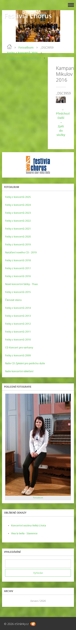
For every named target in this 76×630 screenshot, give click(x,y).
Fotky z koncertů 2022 (18, 220)
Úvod (9, 46)
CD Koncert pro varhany (19, 347)
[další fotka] (59, 100)
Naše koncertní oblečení (19, 371)
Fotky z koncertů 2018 (18, 260)
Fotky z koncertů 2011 (18, 331)
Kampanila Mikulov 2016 (24, 58)
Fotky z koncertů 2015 (18, 292)
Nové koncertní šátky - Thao (21, 284)
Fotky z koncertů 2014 (18, 308)
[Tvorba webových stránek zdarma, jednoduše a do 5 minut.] (32, 624)
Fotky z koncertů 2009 (18, 355)
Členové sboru (13, 300)
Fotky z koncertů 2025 (18, 197)
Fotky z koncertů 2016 (22, 53)
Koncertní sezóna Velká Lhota (28, 525)
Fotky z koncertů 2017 (18, 268)
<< (9, 601)
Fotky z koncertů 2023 (18, 213)
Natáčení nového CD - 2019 (21, 252)
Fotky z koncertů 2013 (18, 316)
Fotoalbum (25, 47)
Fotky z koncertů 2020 (18, 236)
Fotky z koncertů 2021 (18, 228)
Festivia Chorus (28, 15)
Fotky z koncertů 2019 (18, 244)
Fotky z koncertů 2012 (18, 323)
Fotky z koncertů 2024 (18, 205)
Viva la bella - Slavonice (24, 533)
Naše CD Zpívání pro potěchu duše (25, 363)
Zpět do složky (61, 130)
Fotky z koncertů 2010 (18, 339)
